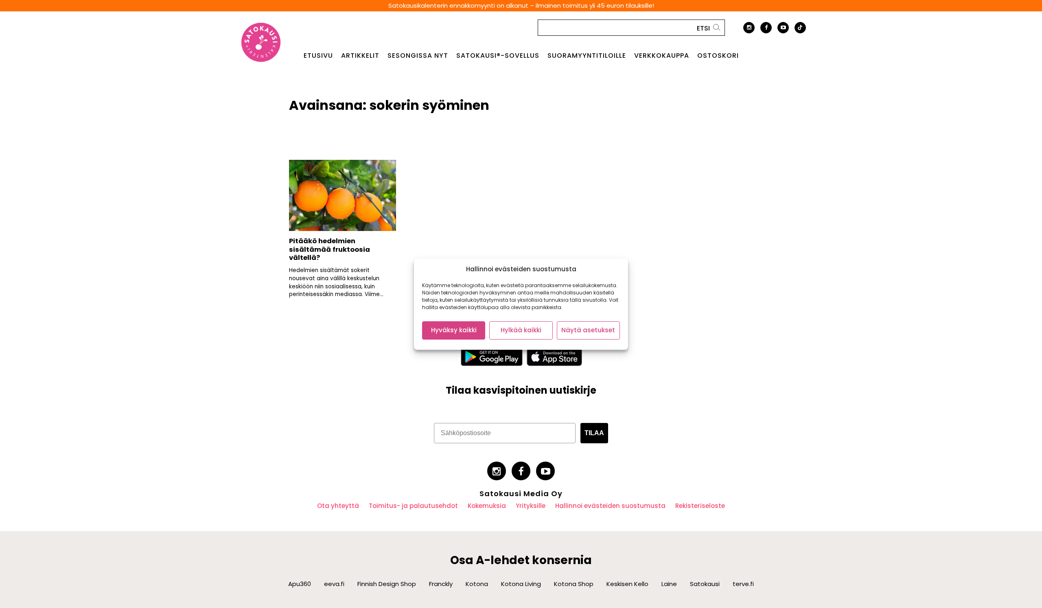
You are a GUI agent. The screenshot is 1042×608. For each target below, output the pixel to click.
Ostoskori (718, 55)
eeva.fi (334, 584)
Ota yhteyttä (338, 505)
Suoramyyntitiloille (586, 55)
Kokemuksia (487, 505)
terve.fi (743, 584)
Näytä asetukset (588, 330)
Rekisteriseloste (700, 505)
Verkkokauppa (661, 55)
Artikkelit (360, 55)
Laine (669, 584)
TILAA (594, 432)
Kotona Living (521, 584)
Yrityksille (530, 505)
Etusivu (318, 55)
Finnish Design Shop (386, 584)
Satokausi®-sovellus (497, 55)
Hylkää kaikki (521, 330)
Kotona (477, 584)
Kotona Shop (573, 584)
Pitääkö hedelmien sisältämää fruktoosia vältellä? (329, 249)
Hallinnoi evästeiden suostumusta (610, 505)
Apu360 (299, 584)
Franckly (441, 584)
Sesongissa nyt (417, 55)
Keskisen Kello (627, 584)
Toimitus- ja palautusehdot (413, 505)
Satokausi (705, 584)
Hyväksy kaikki (454, 330)
